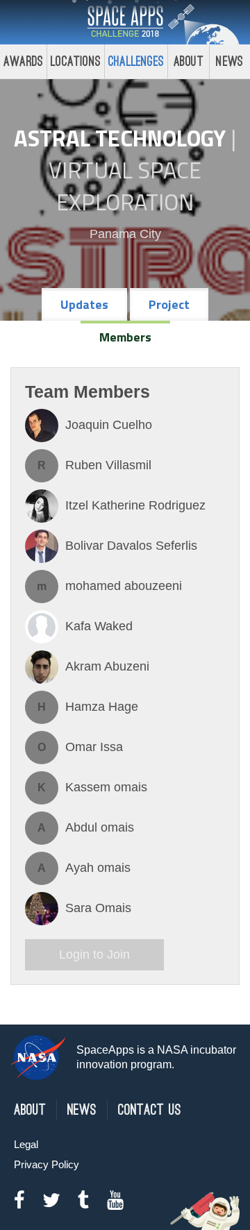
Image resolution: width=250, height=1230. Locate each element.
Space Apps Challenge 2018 (125, 22)
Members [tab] (125, 337)
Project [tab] (169, 304)
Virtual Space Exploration (125, 186)
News (82, 1110)
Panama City (125, 234)
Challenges (136, 61)
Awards (23, 61)
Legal (26, 1144)
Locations (76, 61)
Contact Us (149, 1110)
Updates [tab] (84, 304)
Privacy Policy (46, 1164)
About (188, 61)
